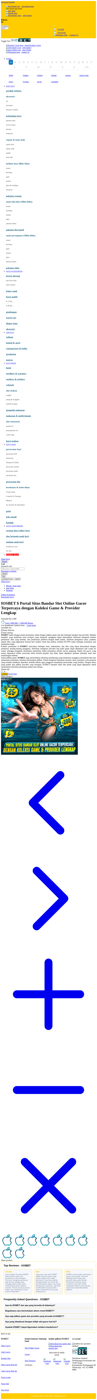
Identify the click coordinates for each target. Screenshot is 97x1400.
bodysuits (9, 133)
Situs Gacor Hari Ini (9, 1365)
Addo (11, 75)
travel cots (11, 317)
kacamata (9, 105)
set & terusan (10, 125)
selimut (9, 337)
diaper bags (11, 323)
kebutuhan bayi (13, 116)
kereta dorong (13, 276)
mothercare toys (11, 547)
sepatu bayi (10, 144)
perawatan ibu (13, 481)
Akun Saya (5, 559)
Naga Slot (5, 1384)
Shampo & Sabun (12, 462)
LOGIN (61, 29)
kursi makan (12, 441)
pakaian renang (13, 196)
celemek (10, 385)
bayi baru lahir (11, 280)
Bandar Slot (5, 1358)
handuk (10, 522)
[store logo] (21, 41)
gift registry (27, 15)
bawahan (9, 172)
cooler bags (10, 435)
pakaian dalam (11, 224)
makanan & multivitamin (18, 416)
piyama (8, 129)
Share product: (7, 676)
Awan (39, 82)
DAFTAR (62, 33)
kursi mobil (11, 297)
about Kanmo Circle (33, 45)
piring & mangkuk (12, 400)
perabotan (11, 354)
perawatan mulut (12, 471)
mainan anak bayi (15, 542)
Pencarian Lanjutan (8, 571)
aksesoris (9, 190)
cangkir (8, 395)
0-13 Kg (9, 301)
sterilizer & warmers (16, 373)
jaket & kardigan (12, 185)
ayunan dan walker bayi (18, 530)
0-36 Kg (9, 306)
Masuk (4, 561)
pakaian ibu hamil (15, 230)
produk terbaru (13, 91)
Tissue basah (10, 492)
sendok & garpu (11, 404)
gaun (7, 177)
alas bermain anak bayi (17, 536)
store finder (26, 50)
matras (9, 360)
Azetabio (54, 82)
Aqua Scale (84, 75)
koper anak (11, 291)
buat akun (10, 588)
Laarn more (31, 625)
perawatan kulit (11, 454)
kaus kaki (9, 157)
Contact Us (73, 35)
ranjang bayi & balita (16, 348)
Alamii (53, 75)
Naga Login (6, 1377)
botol (8, 368)
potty (8, 511)
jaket (7, 219)
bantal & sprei (13, 343)
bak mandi (11, 517)
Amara (68, 75)
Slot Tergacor (30, 1361)
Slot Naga (5, 1390)
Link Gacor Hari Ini (9, 1371)
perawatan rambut (12, 467)
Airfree (40, 75)
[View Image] (7, 1245)
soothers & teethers (15, 379)
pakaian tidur (10, 121)
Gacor (27, 1354)
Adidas (25, 75)
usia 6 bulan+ (11, 285)
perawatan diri (11, 475)
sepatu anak (10, 149)
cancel (4, 574)
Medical (9, 501)
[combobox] (12, 568)
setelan (8, 181)
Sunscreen (9, 458)
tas (7, 101)
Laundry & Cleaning (13, 496)
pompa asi (9, 426)
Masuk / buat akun (13, 586)
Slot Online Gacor (32, 1348)
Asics (11, 82)
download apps (27, 6)
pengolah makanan (15, 410)
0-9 (86, 67)
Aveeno (26, 82)
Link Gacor (5, 1352)
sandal (8, 153)
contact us (25, 52)
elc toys (8, 551)
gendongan (11, 312)
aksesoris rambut (12, 110)
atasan (8, 168)
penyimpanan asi (12, 430)
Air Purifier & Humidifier (15, 505)
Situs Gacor (5, 1346)
